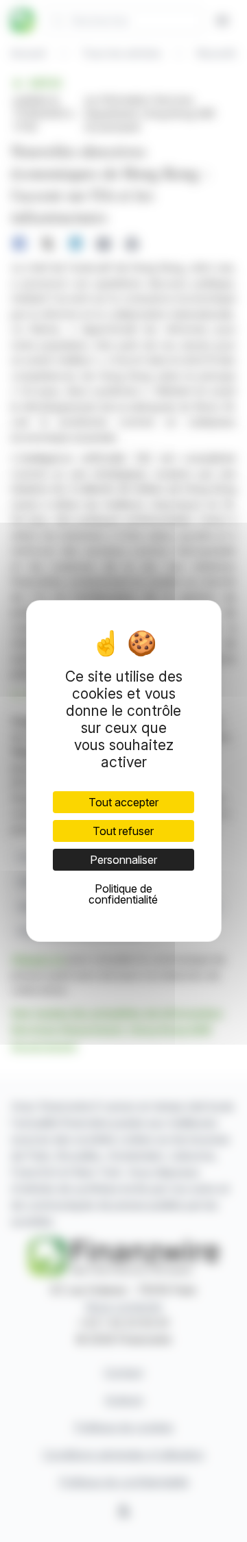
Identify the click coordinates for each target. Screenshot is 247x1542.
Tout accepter (123, 802)
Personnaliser (123, 860)
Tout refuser (123, 831)
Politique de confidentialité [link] (123, 894)
